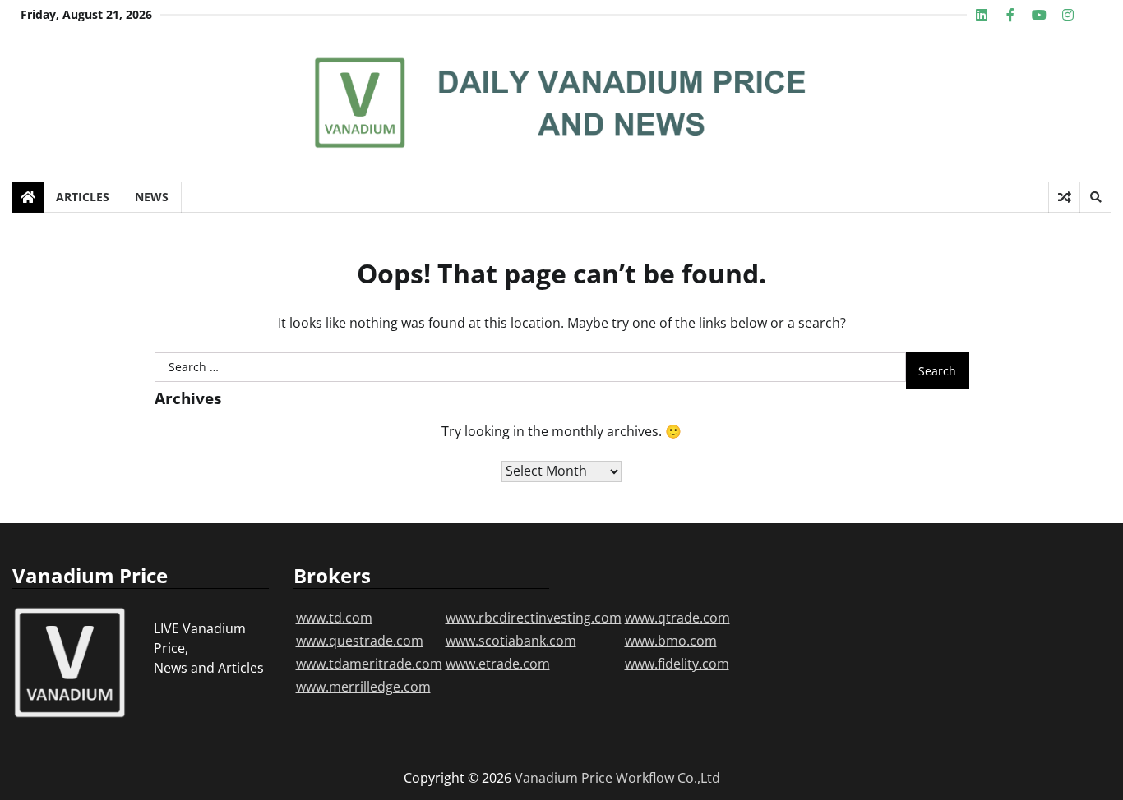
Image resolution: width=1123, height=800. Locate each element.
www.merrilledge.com (363, 687)
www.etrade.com (498, 664)
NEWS (152, 197)
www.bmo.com (671, 641)
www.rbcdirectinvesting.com (534, 618)
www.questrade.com (359, 641)
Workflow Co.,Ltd (668, 778)
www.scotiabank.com (511, 641)
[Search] (1095, 197)
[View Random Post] (1064, 197)
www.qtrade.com (677, 618)
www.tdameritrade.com (369, 664)
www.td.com (334, 618)
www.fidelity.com (677, 664)
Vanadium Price (563, 778)
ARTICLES (82, 197)
